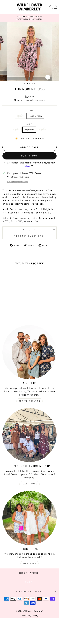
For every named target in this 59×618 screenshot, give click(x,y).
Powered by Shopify (29, 615)
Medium (29, 129)
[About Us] (29, 352)
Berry (20, 115)
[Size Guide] (29, 518)
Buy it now (29, 156)
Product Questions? (29, 236)
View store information (17, 182)
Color (29, 110)
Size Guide (29, 229)
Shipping (18, 100)
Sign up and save (29, 591)
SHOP (29, 582)
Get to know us (29, 401)
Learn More (29, 484)
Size (29, 124)
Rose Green (35, 115)
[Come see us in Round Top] (29, 435)
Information (28, 573)
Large (42, 129)
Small (16, 129)
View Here (29, 563)
